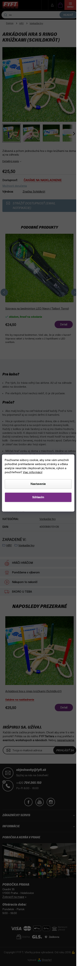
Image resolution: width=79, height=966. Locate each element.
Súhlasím (38, 497)
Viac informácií (32, 472)
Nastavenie (38, 484)
